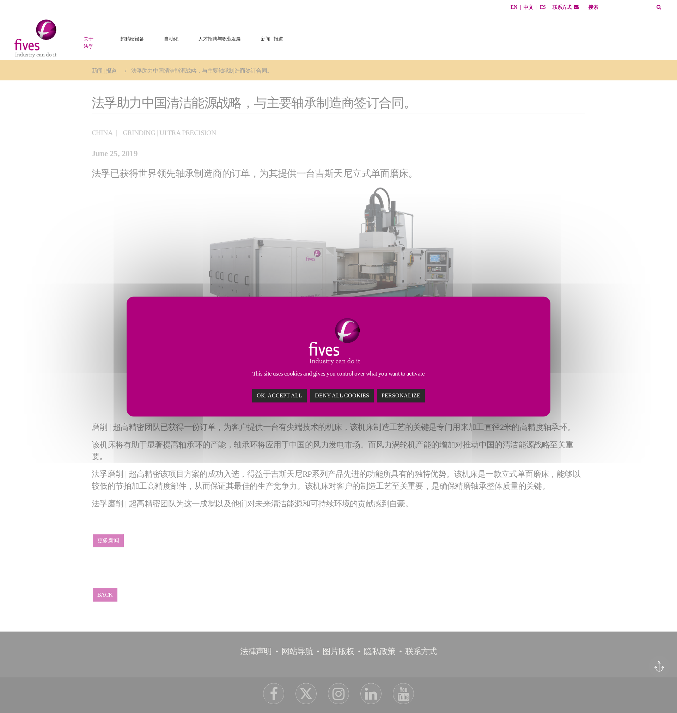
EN (514, 7)
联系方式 (562, 7)
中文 (528, 7)
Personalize (401, 395)
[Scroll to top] (658, 694)
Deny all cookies (342, 395)
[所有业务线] (304, 50)
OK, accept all (279, 395)
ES (542, 7)
